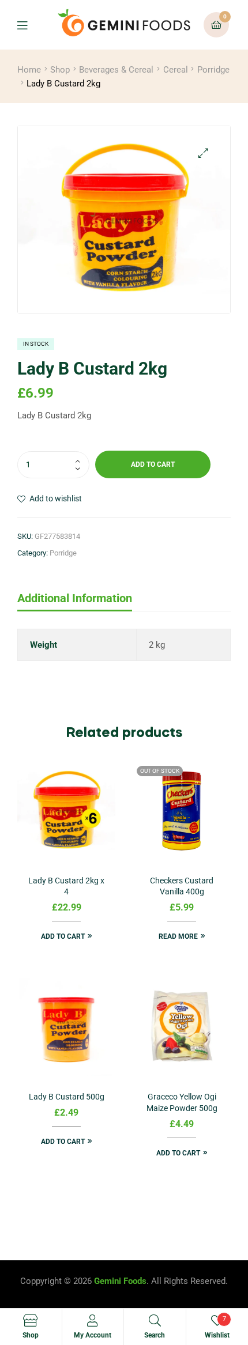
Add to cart (153, 464)
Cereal (175, 70)
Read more (178, 936)
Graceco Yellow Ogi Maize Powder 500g (181, 1102)
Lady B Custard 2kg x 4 (66, 886)
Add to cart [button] (63, 936)
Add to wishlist (55, 498)
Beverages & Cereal (116, 70)
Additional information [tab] (74, 598)
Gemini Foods (120, 1281)
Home (29, 70)
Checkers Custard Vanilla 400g (181, 886)
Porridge (213, 70)
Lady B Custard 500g (66, 1096)
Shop (60, 70)
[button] (203, 153)
